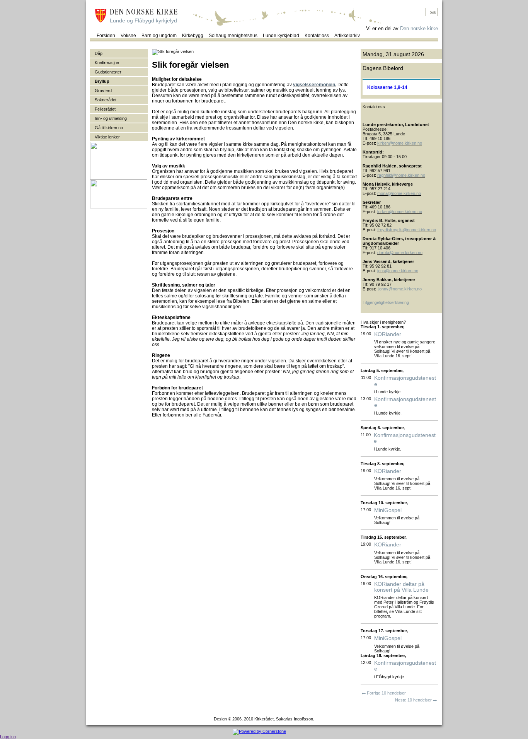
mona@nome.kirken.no (399, 193)
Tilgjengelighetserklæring (386, 302)
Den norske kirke (419, 28)
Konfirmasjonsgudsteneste (405, 381)
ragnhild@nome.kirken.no (401, 175)
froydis (383, 229)
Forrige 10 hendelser (386, 693)
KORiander (387, 334)
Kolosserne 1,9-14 (387, 87)
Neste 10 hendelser (413, 700)
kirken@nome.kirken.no (399, 143)
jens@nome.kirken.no (397, 270)
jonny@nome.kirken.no (400, 289)
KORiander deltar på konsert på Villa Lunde (401, 587)
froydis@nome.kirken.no (413, 229)
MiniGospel (388, 510)
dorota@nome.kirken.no (399, 252)
